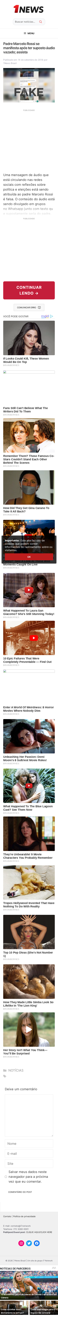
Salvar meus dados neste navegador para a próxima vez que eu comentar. (28, 1176)
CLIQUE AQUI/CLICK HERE (39, 1232)
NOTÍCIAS (16, 1070)
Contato (7, 1216)
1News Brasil (9, 63)
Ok (29, 556)
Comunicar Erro (26, 307)
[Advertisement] (29, 141)
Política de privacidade (24, 1216)
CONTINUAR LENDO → (29, 290)
